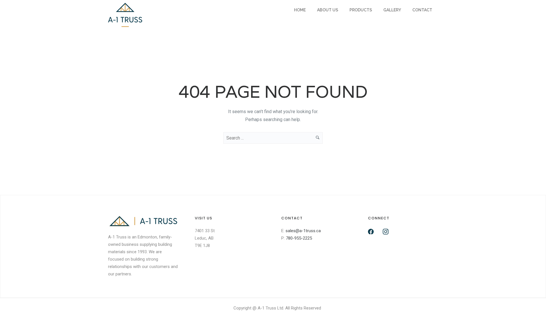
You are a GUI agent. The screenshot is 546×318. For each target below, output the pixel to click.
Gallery (392, 10)
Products (360, 10)
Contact (422, 10)
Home (300, 10)
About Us (327, 10)
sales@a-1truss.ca (303, 230)
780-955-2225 (299, 238)
